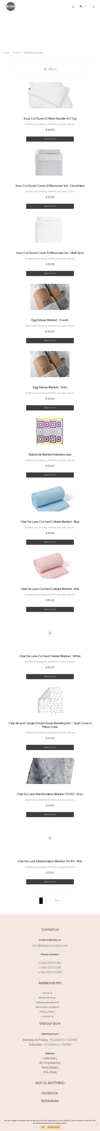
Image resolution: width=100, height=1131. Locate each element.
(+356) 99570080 (50, 972)
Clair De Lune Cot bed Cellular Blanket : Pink (50, 589)
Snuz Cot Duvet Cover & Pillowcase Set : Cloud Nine (50, 186)
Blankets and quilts (57, 124)
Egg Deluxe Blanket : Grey (50, 387)
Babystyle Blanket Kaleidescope (50, 454)
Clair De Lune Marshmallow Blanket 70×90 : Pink (50, 861)
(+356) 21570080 (50, 963)
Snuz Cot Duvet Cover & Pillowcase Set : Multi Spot (50, 253)
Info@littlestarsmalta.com (50, 946)
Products (16, 53)
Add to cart (50, 139)
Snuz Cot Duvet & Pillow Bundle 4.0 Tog (50, 118)
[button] (93, 6)
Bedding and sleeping (36, 124)
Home (6, 53)
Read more (50, 206)
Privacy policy (54, 1127)
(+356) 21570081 (50, 967)
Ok (43, 1127)
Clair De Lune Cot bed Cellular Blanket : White (50, 656)
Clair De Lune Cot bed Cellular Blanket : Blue (50, 521)
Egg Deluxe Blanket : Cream (50, 320)
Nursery (71, 124)
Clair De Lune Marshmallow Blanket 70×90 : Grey (50, 794)
